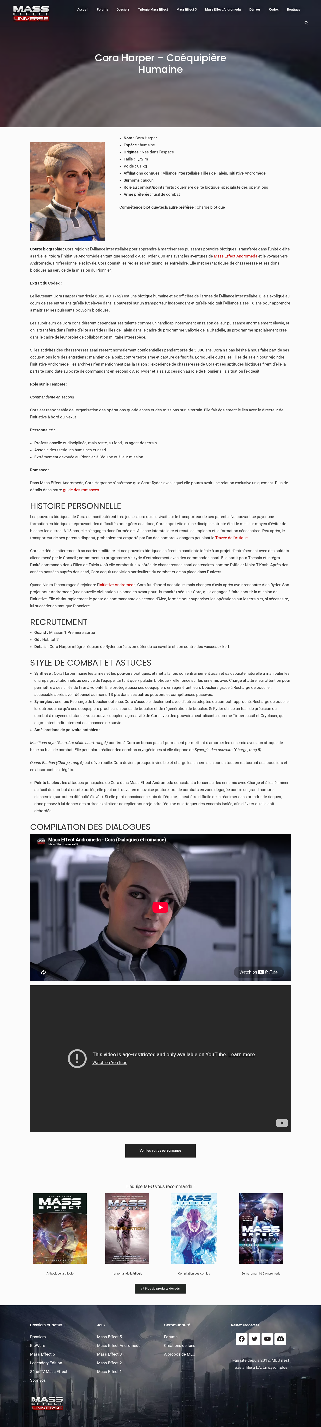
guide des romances (81, 489)
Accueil (82, 9)
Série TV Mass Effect (48, 1371)
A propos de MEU (179, 1354)
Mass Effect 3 (109, 1354)
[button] (160, 1151)
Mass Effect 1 (109, 1371)
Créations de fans (179, 1345)
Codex (273, 9)
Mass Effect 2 (109, 1363)
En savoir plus (275, 1367)
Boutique (294, 9)
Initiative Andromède (117, 584)
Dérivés (255, 9)
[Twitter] (254, 1339)
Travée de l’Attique (231, 537)
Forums (102, 9)
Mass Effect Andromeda (223, 9)
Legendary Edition (46, 1363)
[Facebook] (241, 1339)
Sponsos (38, 1380)
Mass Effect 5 (186, 9)
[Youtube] (267, 1339)
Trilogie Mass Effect (153, 9)
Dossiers (123, 9)
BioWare (37, 1345)
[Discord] (280, 1339)
